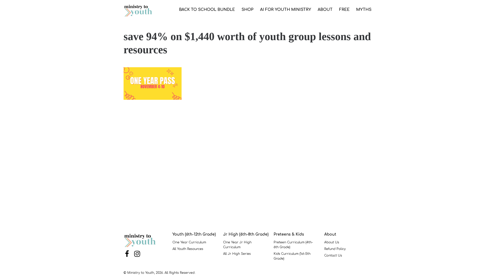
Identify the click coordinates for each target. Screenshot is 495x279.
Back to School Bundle (207, 9)
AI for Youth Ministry (285, 9)
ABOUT (325, 9)
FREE (344, 9)
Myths (363, 9)
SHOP (247, 9)
